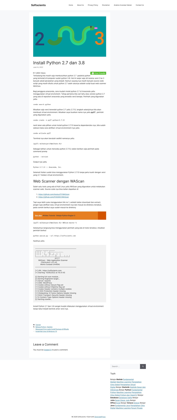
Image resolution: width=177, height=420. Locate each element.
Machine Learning (124, 382)
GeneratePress (100, 417)
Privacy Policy (93, 5)
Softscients (38, 5)
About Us (80, 5)
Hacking (49, 327)
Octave (136, 403)
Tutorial (38, 325)
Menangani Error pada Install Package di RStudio (52, 329)
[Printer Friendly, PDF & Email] (98, 73)
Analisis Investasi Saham (123, 5)
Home (71, 5)
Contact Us (140, 5)
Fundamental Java (122, 406)
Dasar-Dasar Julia (122, 400)
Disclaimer (106, 5)
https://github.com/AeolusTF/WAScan (53, 194)
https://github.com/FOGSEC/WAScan (53, 197)
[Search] (143, 366)
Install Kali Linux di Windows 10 (46, 331)
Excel (118, 403)
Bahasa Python (41, 327)
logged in (48, 350)
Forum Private (136, 408)
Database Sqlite (125, 398)
